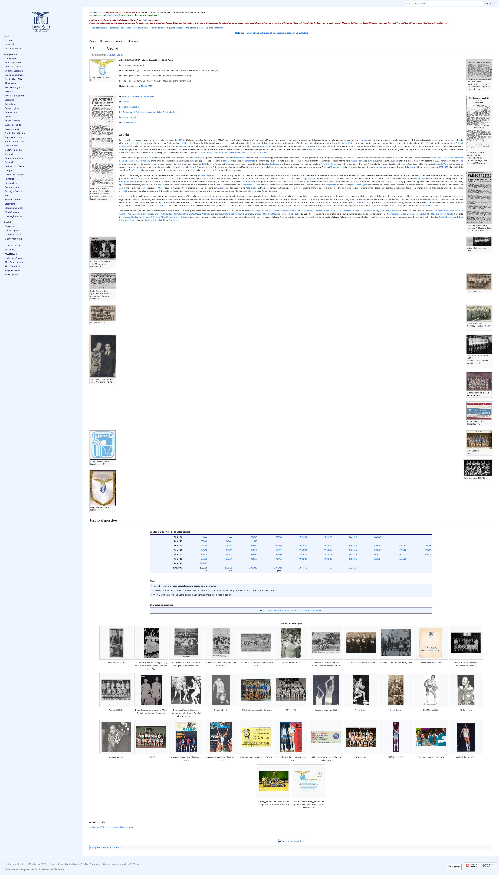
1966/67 (378, 550)
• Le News (8, 40)
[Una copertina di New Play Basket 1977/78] (186, 737)
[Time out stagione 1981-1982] (431, 737)
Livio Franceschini (445, 157)
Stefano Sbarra (230, 213)
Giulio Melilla (336, 210)
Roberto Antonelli (153, 220)
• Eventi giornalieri (13, 124)
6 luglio (144, 86)
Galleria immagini (129, 117)
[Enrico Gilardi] (395, 690)
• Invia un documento (14, 74)
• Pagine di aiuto (12, 270)
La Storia (125, 101)
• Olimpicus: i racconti (14, 174)
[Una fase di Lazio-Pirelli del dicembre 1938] (256, 643)
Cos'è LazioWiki (43, 869)
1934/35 (278, 536)
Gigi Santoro (216, 213)
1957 (441, 167)
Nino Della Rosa (328, 164)
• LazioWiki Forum (12, 245)
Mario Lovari (247, 152)
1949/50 (203, 545)
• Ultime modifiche (13, 238)
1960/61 (228, 550)
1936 (149, 157)
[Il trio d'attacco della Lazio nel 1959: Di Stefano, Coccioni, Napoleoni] (151, 690)
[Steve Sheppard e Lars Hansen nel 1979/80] (291, 737)
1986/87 (378, 558)
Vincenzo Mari (234, 152)
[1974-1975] (291, 690)
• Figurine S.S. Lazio (13, 137)
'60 (369, 205)
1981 (159, 187)
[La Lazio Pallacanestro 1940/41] (361, 642)
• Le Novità (9, 44)
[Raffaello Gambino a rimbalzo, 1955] (396, 642)
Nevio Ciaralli (174, 213)
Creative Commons (90, 864)
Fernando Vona (441, 164)
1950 (190, 167)
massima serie (356, 160)
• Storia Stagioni (11, 212)
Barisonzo (183, 146)
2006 (215, 199)
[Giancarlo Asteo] (116, 737)
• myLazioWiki (10, 253)
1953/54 (303, 545)
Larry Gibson (181, 217)
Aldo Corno (449, 210)
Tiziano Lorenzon (245, 213)
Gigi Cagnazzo (147, 213)
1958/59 (427, 545)
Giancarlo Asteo (253, 181)
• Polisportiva (10, 183)
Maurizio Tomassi (280, 213)
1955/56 (353, 545)
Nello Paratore (418, 178)
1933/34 (253, 536)
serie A (197, 157)
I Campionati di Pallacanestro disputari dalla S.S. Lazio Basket (149, 112)
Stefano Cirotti (187, 213)
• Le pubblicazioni (12, 48)
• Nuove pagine (11, 230)
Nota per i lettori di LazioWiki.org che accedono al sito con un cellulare (271, 32)
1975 (156, 181)
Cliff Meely (155, 217)
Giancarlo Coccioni (351, 210)
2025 (116, 15)
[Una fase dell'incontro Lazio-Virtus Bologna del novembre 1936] (186, 643)
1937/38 (353, 536)
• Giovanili (8, 154)
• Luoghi (8, 170)
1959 (210, 170)
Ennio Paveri (255, 210)
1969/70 (203, 554)
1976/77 (378, 554)
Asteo (145, 187)
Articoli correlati (129, 122)
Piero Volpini (396, 210)
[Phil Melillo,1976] (431, 690)
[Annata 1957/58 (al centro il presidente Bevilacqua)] (466, 642)
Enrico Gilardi (161, 213)
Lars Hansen (144, 217)
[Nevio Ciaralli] (361, 690)
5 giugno (343, 143)
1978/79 (427, 554)
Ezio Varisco (130, 160)
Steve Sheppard (168, 217)
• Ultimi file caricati (13, 234)
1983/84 (303, 558)
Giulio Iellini (294, 213)
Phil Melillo (432, 213)
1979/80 (203, 558)
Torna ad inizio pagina (292, 841)
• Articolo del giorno (13, 87)
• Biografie (9, 99)
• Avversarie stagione (14, 95)
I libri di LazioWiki (99, 27)
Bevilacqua (274, 164)
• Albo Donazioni (12, 266)
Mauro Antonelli (202, 213)
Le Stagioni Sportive (130, 106)
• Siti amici (9, 249)
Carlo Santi (384, 210)
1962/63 (278, 550)
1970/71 (228, 554)
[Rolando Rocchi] (221, 690)
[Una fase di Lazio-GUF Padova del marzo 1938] (221, 642)
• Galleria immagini (13, 149)
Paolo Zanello (134, 213)
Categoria (95, 847)
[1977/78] (151, 737)
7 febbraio (311, 149)
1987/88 (402, 558)
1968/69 (427, 550)
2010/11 (278, 567)
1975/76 (353, 554)
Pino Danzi (438, 210)
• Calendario (10, 104)
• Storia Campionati (13, 207)
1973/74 (303, 554)
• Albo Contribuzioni (13, 262)
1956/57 (378, 545)
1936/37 (328, 536)
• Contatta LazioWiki (13, 70)
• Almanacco (10, 83)
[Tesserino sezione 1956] (430, 642)
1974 (329, 178)
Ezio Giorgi (174, 220)
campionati (366, 140)
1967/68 (402, 550)
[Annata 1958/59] (116, 689)
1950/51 (228, 545)
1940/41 (228, 541)
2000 (125, 191)
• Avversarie (9, 91)
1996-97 (203, 563)
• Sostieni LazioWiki (13, 79)
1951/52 (253, 545)
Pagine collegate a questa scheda (166, 27)
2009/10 (253, 567)
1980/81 (228, 558)
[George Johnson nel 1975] (326, 690)
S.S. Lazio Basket (116, 55)
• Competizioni (11, 112)
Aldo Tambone (221, 152)
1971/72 (253, 554)
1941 (370, 160)
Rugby (184, 143)
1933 (402, 146)
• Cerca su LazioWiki (13, 66)
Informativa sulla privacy (18, 869)
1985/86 (353, 558)
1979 (400, 181)
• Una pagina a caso (13, 216)
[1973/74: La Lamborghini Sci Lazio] (256, 690)
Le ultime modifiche (215, 27)
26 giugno (334, 167)
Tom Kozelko (420, 213)
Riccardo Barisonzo (140, 143)
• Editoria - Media (12, 120)
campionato (249, 160)
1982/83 (278, 558)
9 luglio (109, 15)
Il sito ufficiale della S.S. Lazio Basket (138, 96)
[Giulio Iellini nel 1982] (465, 737)
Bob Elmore (408, 213)
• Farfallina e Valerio (13, 258)
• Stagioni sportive (13, 199)
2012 (150, 86)
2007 (331, 199)
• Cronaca (8, 116)
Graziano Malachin (262, 213)
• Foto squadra (11, 145)
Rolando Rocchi (322, 210)
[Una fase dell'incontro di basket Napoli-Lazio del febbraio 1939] (326, 643)
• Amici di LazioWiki (13, 62)
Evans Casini (262, 152)
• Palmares (9, 178)
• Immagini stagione (13, 158)
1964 (203, 175)
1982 (248, 187)
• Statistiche (9, 203)
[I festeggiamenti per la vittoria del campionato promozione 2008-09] (273, 781)
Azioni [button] (119, 41)
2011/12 (303, 567)
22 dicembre (359, 202)
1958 (446, 167)
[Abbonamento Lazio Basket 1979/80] (256, 737)
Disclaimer (59, 869)
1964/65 (328, 550)
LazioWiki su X (141, 27)
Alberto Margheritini (271, 210)
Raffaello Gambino (305, 210)
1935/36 (303, 536)
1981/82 (253, 558)
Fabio (145, 20)
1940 (192, 160)
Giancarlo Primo (288, 210)
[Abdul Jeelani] (466, 690)
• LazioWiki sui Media (14, 166)
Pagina (92, 41)
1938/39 (378, 536)
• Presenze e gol (11, 187)
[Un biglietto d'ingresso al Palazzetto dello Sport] (326, 737)
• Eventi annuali (11, 129)
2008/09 (228, 567)
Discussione (106, 41)
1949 (204, 164)
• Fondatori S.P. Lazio (14, 141)
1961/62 (253, 550)
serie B (226, 160)
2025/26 (353, 567)
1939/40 (203, 541)
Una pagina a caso (194, 27)
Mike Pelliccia (144, 160)
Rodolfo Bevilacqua (447, 217)
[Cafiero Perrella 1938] (291, 643)
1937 (260, 157)
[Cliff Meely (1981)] (396, 737)
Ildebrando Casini (127, 220)
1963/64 (303, 550)
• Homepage (10, 58)
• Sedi (6, 195)
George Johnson (126, 181)
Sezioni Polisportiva (111, 847)
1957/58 (402, 545)
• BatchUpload (11, 274)
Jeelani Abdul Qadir (358, 184)
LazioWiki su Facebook (120, 27)
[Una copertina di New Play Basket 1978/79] (221, 737)
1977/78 (402, 554)
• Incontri (8, 162)
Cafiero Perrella (207, 152)
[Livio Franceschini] (116, 643)
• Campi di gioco (11, 108)
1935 (144, 157)
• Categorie (9, 226)
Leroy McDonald (445, 213)
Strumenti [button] (133, 41)
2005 (155, 196)
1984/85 (328, 558)
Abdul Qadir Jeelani (251, 184)
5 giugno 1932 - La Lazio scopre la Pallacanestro (113, 827)
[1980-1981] (361, 737)
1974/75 (328, 554)
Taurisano (223, 187)
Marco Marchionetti (369, 210)
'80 (384, 205)
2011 (157, 205)
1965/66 (353, 550)
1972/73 (278, 554)
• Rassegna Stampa (13, 191)
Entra (488, 3)
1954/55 (328, 545)
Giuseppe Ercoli (260, 146)
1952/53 (278, 545)
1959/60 (203, 550)
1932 (180, 140)
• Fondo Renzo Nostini (14, 133)
